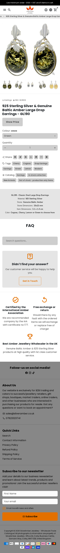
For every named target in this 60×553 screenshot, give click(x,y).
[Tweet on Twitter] (20, 157)
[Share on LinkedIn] (36, 157)
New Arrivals (9, 180)
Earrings (7, 100)
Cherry (16, 163)
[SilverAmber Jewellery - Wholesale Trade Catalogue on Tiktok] (33, 373)
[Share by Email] (41, 157)
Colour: (9, 130)
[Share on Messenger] (47, 157)
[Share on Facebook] (15, 157)
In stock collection (37, 175)
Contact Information (14, 440)
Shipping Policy (10, 454)
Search (6, 435)
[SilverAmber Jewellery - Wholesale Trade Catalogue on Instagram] (30, 373)
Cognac (27, 163)
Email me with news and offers (19, 508)
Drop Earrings (41, 163)
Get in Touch (30, 281)
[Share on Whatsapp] (31, 157)
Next (55, 50)
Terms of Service (12, 459)
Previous (5, 50)
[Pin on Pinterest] (26, 157)
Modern (38, 168)
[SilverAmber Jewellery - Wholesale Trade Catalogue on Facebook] (26, 373)
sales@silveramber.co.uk (18, 413)
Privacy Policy (10, 445)
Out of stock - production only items (36, 180)
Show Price (12, 122)
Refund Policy (10, 449)
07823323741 (12, 418)
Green (18, 168)
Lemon (28, 168)
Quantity (7, 142)
